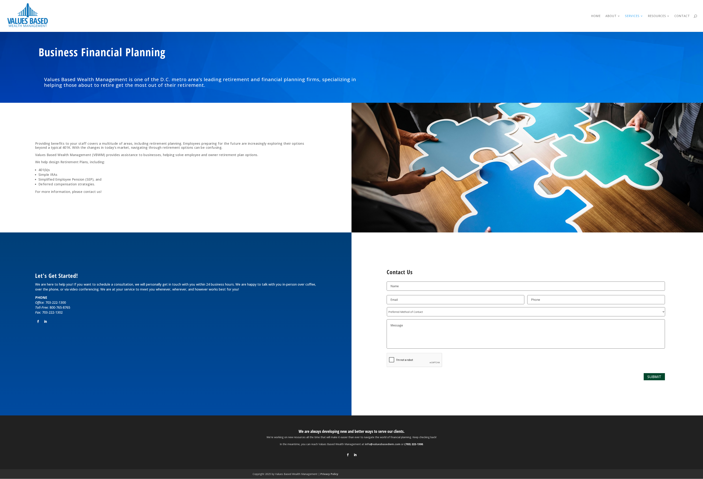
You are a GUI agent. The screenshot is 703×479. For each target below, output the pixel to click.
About (611, 16)
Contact (682, 16)
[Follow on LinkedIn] (45, 321)
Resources (657, 16)
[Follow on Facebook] (38, 321)
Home (596, 16)
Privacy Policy (329, 474)
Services (632, 16)
